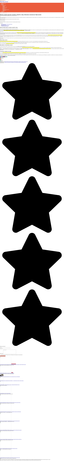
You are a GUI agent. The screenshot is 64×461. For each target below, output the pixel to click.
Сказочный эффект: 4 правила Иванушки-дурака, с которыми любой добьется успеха (9, 384)
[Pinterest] (3, 56)
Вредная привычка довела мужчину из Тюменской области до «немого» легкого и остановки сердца (16, 61)
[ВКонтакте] (0, 56)
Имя (0, 347)
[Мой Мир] (2, 56)
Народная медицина (3, 3)
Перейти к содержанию (2, 0)
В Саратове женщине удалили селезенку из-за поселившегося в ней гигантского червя (10, 457)
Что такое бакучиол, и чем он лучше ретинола (5, 393)
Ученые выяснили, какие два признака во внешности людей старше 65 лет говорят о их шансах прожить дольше (13, 364)
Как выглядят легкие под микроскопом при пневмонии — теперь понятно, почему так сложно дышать (11, 380)
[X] (4, 56)
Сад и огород (2, 11)
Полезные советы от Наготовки (4, 1)
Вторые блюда (4, 5)
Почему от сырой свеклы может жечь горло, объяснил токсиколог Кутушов (8, 448)
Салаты (3, 10)
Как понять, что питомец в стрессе (5, 25)
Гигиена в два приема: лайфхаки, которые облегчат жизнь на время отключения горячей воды (10, 439)
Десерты (4, 6)
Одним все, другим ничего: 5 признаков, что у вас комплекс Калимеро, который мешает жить (15, 62)
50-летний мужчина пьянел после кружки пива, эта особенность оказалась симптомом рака (10, 411)
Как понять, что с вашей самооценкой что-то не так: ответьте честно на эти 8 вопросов (10, 376)
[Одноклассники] (1, 56)
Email (0, 348)
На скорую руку (4, 8)
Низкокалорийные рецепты (6, 9)
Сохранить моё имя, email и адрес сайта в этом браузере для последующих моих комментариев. (11, 354)
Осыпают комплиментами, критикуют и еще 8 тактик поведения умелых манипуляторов (10, 402)
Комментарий (1, 353)
